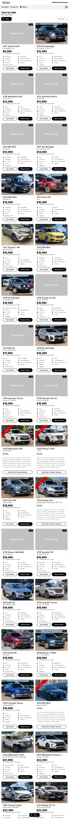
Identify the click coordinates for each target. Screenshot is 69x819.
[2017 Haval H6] (51, 184)
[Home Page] (6, 2)
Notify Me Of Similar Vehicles (17, 472)
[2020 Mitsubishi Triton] (17, 742)
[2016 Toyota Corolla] (51, 285)
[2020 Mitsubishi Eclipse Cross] (51, 742)
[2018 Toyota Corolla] (17, 792)
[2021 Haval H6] (17, 640)
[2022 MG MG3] (51, 234)
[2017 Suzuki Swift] (17, 33)
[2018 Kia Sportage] (51, 335)
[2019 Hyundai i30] (51, 539)
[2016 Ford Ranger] (17, 285)
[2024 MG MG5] (51, 690)
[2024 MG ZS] (17, 335)
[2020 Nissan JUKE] (51, 436)
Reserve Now (25, 68)
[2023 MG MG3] (17, 184)
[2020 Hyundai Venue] (17, 690)
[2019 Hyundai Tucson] (17, 385)
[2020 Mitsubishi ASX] (17, 436)
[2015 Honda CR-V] (51, 487)
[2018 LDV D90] (17, 487)
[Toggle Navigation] (66, 7)
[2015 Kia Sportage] (51, 33)
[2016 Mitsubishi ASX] (17, 83)
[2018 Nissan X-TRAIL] (51, 640)
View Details (10, 68)
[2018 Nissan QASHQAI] (17, 539)
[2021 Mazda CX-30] (51, 792)
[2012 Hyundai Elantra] (51, 83)
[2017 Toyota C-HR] (17, 234)
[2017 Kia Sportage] (51, 134)
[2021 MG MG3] (17, 134)
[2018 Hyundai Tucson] (51, 385)
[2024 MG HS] (17, 589)
